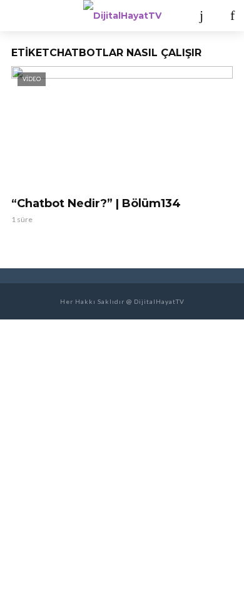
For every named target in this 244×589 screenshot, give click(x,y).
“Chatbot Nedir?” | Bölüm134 (96, 203)
